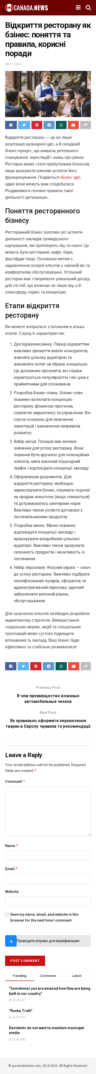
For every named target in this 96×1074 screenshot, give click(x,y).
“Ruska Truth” (21, 1011)
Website (12, 892)
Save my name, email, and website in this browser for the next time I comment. (44, 917)
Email (11, 868)
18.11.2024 (13, 64)
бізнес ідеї (70, 177)
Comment (15, 781)
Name (11, 845)
